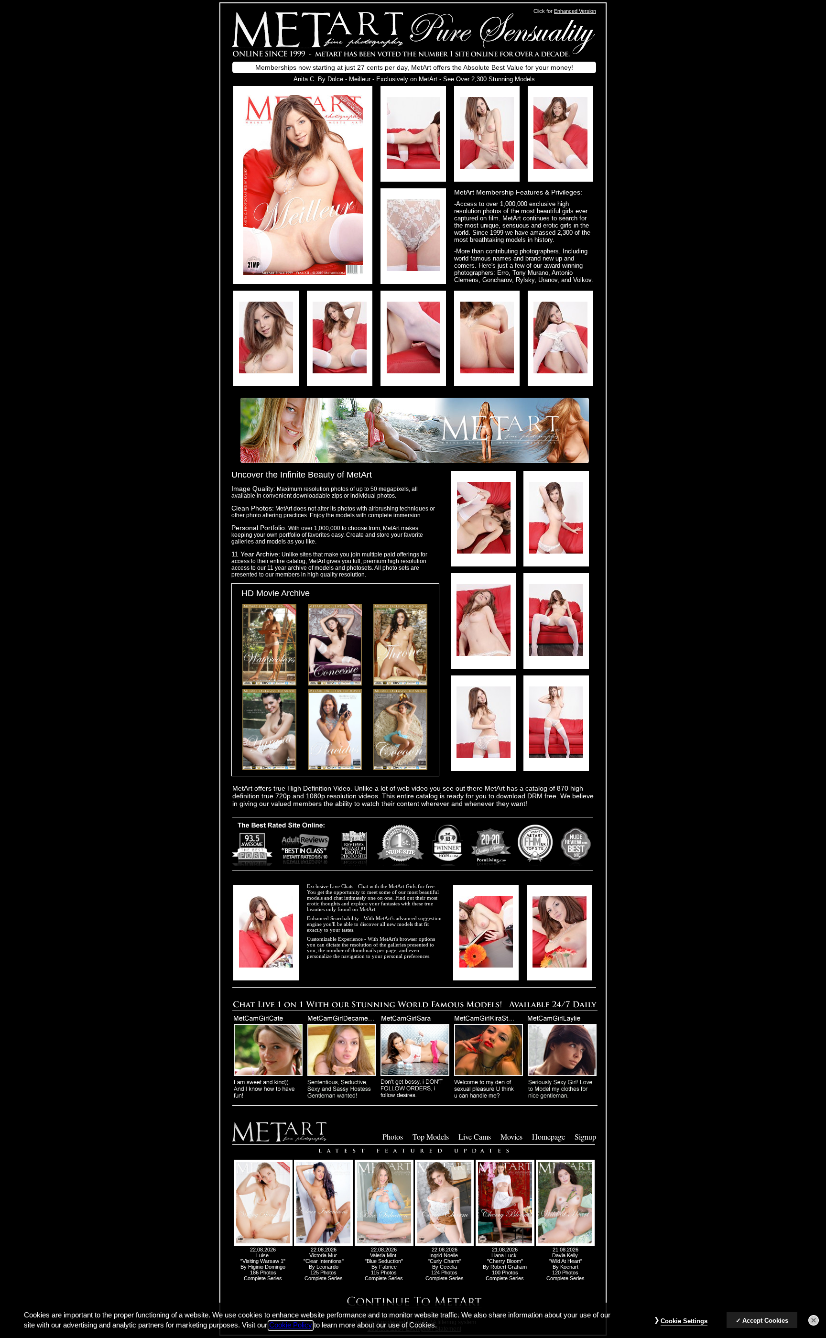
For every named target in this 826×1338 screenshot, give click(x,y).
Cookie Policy (290, 1325)
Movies (511, 1136)
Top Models (431, 1136)
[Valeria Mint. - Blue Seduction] (384, 1244)
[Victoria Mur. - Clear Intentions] (323, 1244)
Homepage (548, 1136)
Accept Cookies (765, 1320)
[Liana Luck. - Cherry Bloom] (505, 1244)
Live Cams (474, 1136)
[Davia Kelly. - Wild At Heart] (565, 1244)
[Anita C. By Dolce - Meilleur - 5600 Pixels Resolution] (413, 166)
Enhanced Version (575, 11)
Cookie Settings (684, 1321)
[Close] (813, 1320)
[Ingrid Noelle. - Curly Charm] (444, 1244)
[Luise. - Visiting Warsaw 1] (263, 1244)
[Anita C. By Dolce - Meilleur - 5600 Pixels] (303, 272)
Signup (585, 1136)
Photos (392, 1136)
